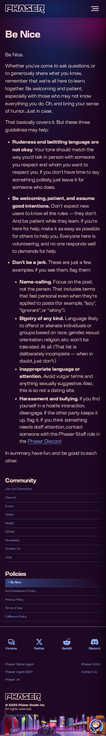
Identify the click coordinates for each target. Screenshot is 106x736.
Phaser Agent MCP (19, 672)
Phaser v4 (12, 679)
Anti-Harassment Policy (20, 591)
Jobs (8, 557)
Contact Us (12, 548)
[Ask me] (96, 726)
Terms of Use (13, 608)
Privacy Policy (14, 599)
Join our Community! (18, 489)
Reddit (9, 523)
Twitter (9, 514)
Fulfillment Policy (16, 616)
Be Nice (15, 582)
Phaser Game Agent (19, 664)
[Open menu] (95, 9)
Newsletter (12, 540)
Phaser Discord (44, 441)
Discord (10, 497)
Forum (9, 506)
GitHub (9, 531)
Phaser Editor (91, 664)
